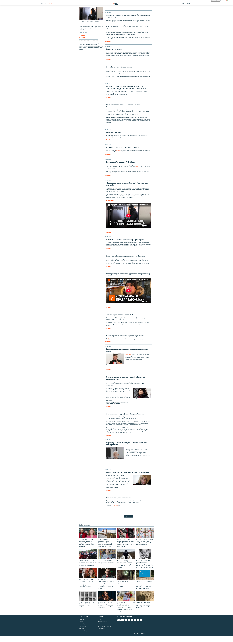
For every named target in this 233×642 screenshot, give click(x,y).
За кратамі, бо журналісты (84, 631)
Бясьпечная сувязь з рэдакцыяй (104, 626)
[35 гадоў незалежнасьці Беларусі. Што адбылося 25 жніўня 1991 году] (88, 596)
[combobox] (145, 8)
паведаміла (132, 417)
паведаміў (128, 317)
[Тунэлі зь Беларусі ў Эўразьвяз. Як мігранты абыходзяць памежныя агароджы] (126, 575)
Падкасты (81, 621)
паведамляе (134, 450)
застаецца (118, 150)
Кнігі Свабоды (82, 624)
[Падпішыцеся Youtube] (126, 620)
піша (109, 339)
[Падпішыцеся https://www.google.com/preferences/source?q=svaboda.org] (117, 620)
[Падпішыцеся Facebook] (120, 620)
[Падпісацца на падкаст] (129, 620)
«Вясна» (137, 166)
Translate (230, 0)
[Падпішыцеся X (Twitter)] (123, 620)
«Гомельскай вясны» (121, 70)
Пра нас (99, 619)
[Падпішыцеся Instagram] (135, 620)
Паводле (108, 25)
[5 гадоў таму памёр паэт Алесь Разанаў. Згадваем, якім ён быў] (107, 554)
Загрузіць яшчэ (128, 516)
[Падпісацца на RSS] (140, 620)
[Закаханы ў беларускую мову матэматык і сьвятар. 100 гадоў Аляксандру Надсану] (145, 596)
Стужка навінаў (82, 619)
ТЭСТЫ (183, 3)
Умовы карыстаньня (102, 631)
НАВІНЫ (188, 3)
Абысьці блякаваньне (102, 621)
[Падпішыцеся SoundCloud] (132, 620)
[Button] (82, 36)
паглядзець (115, 505)
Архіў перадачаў (82, 626)
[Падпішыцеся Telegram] (138, 620)
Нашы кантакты (101, 628)
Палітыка (50, 3)
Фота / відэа (81, 628)
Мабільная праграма (102, 624)
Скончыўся (128, 354)
